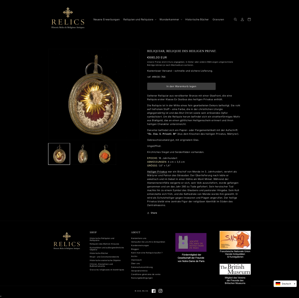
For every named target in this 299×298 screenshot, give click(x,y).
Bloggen (135, 249)
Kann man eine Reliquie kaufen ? (147, 253)
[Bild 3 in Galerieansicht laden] (105, 154)
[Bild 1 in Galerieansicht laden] (59, 154)
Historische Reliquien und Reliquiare (102, 239)
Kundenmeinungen (140, 245)
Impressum (136, 260)
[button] (139, 19)
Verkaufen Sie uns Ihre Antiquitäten (148, 242)
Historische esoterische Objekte (105, 260)
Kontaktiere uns (138, 238)
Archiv (134, 256)
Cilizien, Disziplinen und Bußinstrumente (101, 265)
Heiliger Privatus (157, 171)
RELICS (145, 291)
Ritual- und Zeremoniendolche (104, 257)
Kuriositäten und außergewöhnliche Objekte (107, 248)
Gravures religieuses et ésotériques (107, 269)
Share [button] (154, 212)
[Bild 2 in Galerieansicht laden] (82, 154)
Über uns (135, 263)
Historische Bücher (99, 253)
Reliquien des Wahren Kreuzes (104, 244)
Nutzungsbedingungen (142, 278)
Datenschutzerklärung (142, 267)
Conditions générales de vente (145, 274)
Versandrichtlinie (139, 271)
